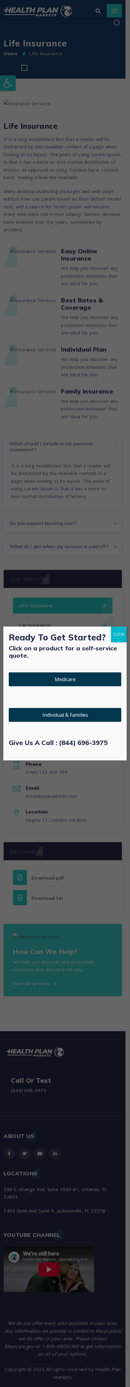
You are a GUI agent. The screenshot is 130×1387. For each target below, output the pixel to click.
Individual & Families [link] (65, 715)
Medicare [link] (65, 679)
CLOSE (118, 634)
